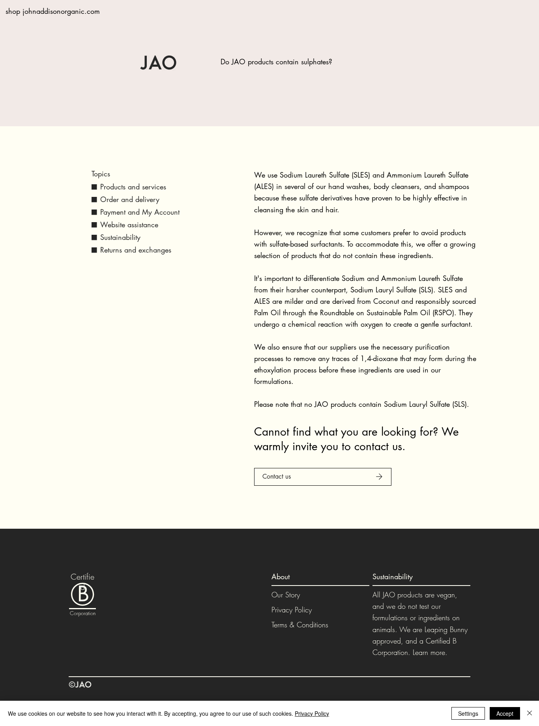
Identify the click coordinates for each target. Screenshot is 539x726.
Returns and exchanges (135, 249)
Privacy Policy (291, 609)
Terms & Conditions (299, 624)
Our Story (285, 594)
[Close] (529, 713)
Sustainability (120, 237)
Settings (468, 713)
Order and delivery (129, 199)
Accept (504, 713)
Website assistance (129, 224)
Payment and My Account (140, 212)
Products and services (133, 186)
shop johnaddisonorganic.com (53, 11)
